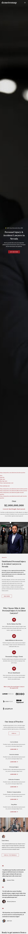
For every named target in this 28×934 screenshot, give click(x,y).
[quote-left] (3, 866)
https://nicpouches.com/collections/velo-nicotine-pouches (13, 488)
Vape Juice (2, 479)
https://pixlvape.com (5, 486)
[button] (14, 733)
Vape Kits (2, 477)
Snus (1, 475)
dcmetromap (9, 2)
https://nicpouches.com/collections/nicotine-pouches (12, 472)
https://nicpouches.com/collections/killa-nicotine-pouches (13, 490)
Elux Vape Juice (3, 481)
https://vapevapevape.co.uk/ (6, 483)
